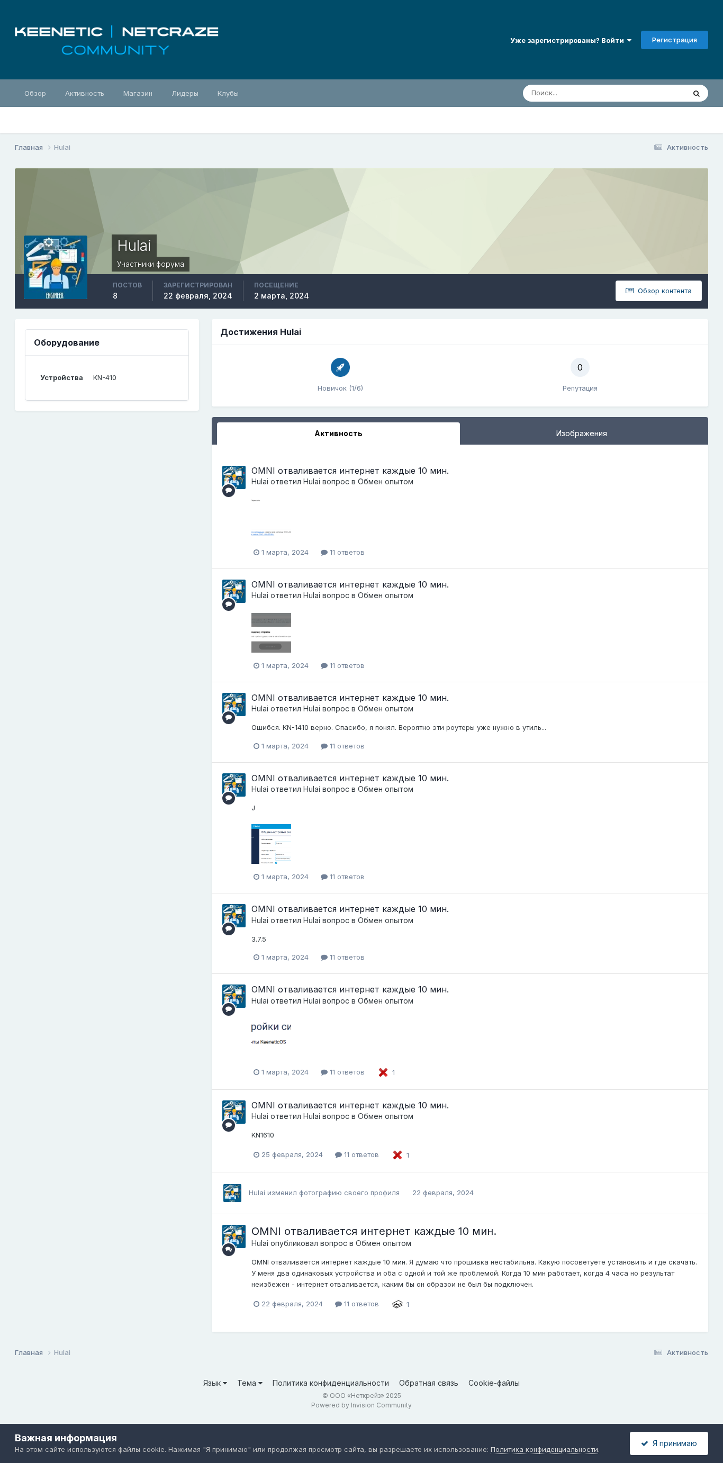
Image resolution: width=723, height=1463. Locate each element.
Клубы (228, 93)
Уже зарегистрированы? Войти (568, 40)
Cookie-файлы (494, 1382)
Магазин (137, 93)
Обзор (35, 93)
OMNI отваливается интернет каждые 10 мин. (350, 470)
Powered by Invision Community (361, 1405)
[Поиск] (696, 93)
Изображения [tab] (581, 433)
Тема (247, 1382)
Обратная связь (428, 1382)
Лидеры (184, 93)
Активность (84, 93)
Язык (213, 1382)
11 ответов (346, 552)
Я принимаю (672, 1443)
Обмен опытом (385, 481)
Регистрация (674, 39)
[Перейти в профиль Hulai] (234, 477)
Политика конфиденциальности (331, 1382)
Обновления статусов (636, 93)
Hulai (259, 481)
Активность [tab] (338, 433)
